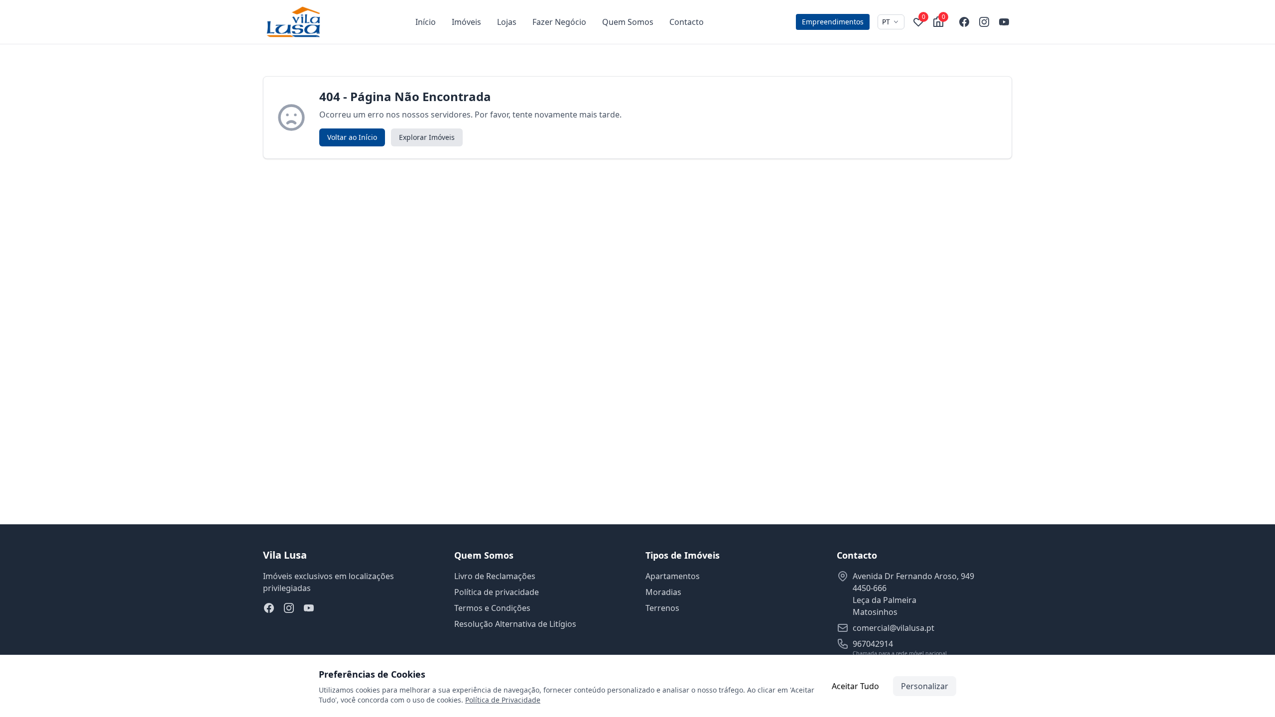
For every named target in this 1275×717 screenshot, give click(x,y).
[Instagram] (984, 22)
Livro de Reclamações (494, 576)
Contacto (686, 21)
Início (425, 21)
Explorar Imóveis (427, 137)
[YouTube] (1004, 22)
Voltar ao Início (352, 137)
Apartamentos (672, 576)
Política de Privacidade (502, 700)
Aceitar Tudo (855, 686)
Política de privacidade (496, 592)
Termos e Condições (492, 607)
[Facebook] (964, 22)
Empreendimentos (833, 21)
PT (886, 21)
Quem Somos (627, 21)
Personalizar (924, 686)
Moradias (663, 592)
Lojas (506, 21)
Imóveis (466, 21)
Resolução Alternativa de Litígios (515, 623)
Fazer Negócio (559, 21)
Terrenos (662, 607)
